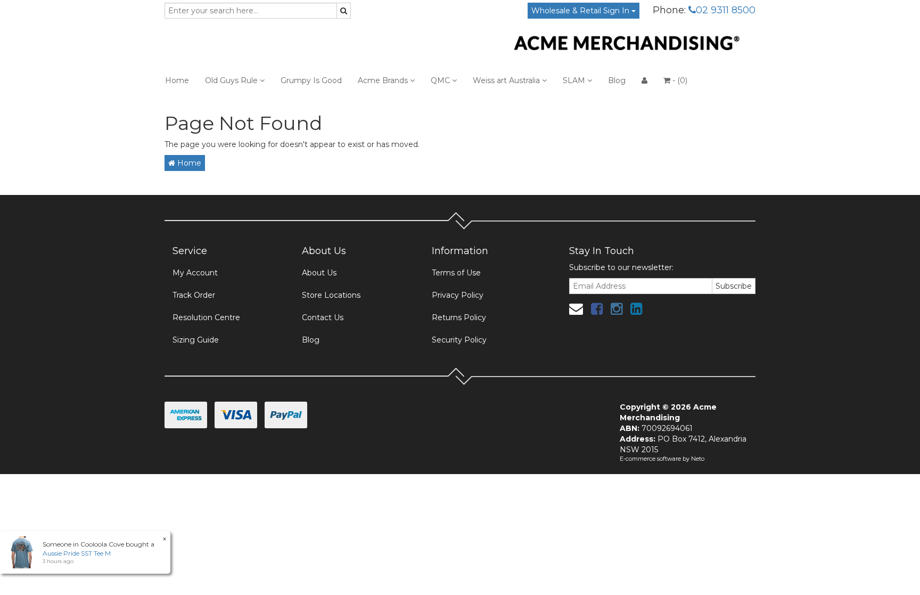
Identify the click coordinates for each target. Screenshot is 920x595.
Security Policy (459, 340)
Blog (617, 80)
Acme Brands (384, 80)
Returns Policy (459, 317)
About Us (319, 273)
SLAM (575, 80)
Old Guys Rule (232, 80)
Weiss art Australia (507, 80)
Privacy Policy (457, 295)
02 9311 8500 (725, 10)
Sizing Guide (195, 340)
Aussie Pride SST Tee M (77, 553)
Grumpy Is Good (311, 80)
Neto (697, 458)
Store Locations (331, 295)
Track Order (193, 295)
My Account (195, 273)
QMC (441, 80)
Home (177, 80)
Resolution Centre (206, 317)
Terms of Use (456, 273)
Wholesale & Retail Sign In (581, 10)
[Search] (343, 11)
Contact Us (322, 317)
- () (678, 80)
